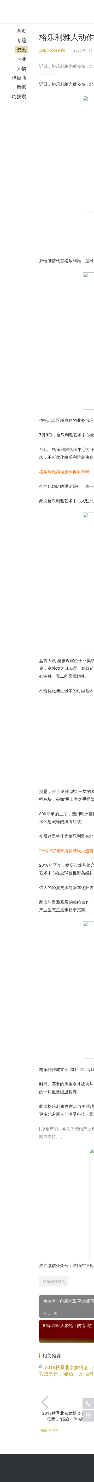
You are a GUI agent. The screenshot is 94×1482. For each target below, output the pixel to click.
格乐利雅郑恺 (54, 1281)
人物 (21, 68)
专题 (21, 40)
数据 (21, 86)
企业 (21, 58)
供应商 (19, 77)
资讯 (21, 49)
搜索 (21, 96)
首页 (21, 30)
